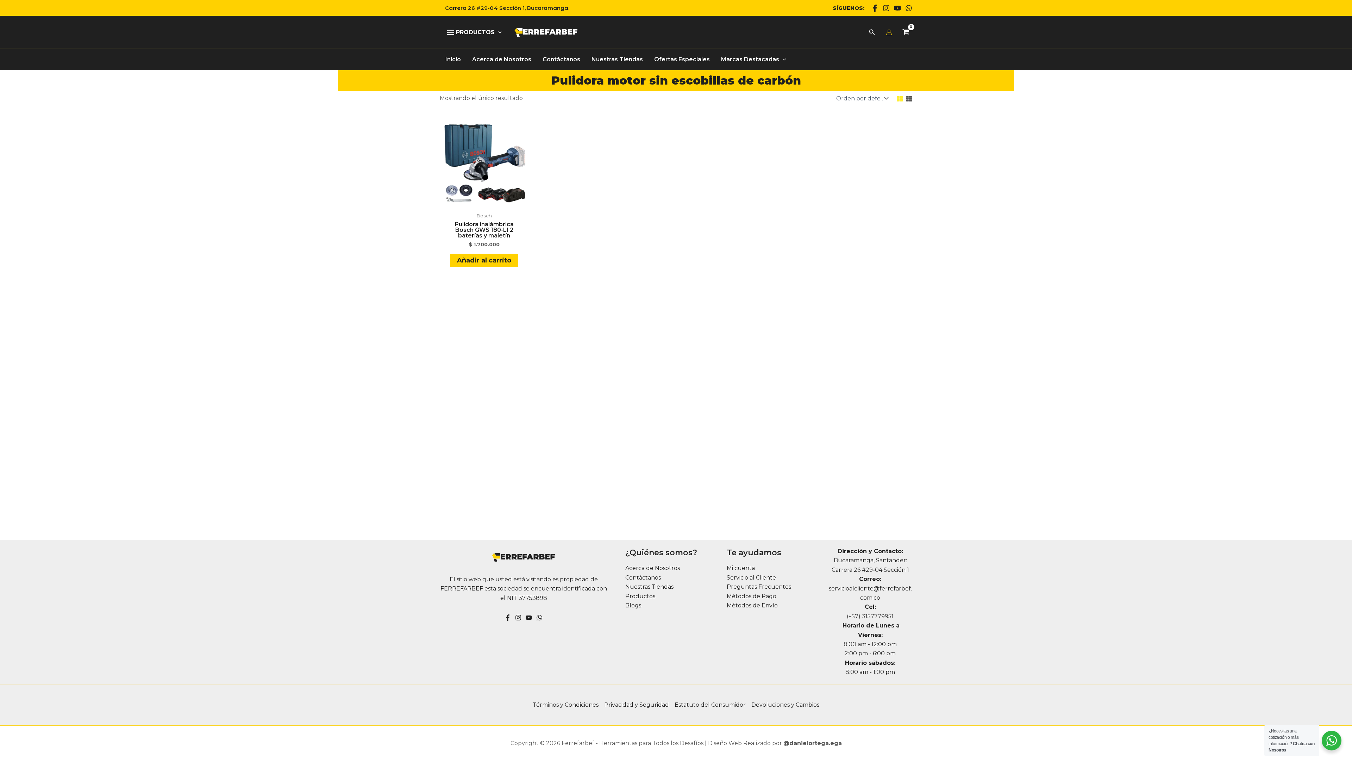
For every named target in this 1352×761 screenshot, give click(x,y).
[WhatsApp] (908, 8)
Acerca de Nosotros (652, 568)
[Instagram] (886, 8)
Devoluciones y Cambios (785, 704)
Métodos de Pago (751, 596)
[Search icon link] (872, 33)
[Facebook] (874, 8)
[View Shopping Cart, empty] (905, 32)
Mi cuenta (741, 568)
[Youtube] (897, 8)
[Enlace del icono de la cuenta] (889, 32)
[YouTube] (529, 617)
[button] (504, 8)
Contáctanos (643, 577)
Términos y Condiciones (566, 704)
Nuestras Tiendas (649, 586)
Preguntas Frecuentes (759, 586)
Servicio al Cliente (751, 577)
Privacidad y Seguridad (636, 704)
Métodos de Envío (752, 605)
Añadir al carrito (484, 260)
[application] (498, 32)
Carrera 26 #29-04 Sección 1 (870, 570)
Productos (640, 596)
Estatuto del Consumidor (710, 704)
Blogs (633, 605)
